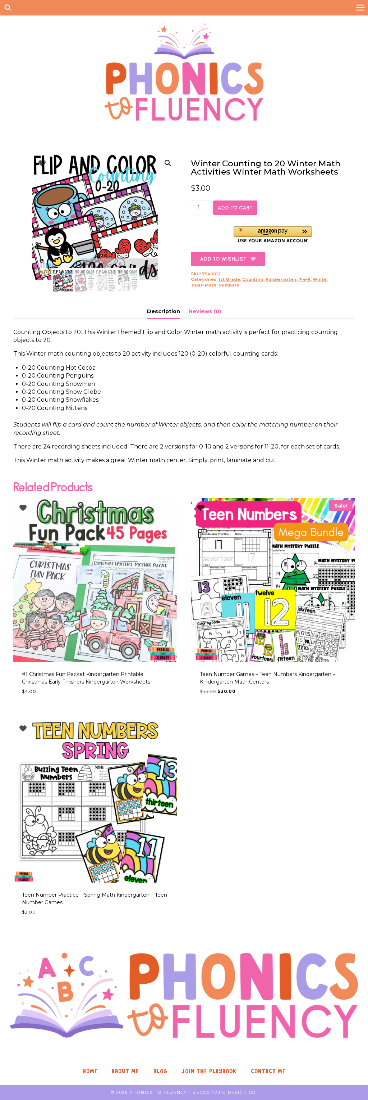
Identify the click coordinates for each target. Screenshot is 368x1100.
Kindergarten (281, 279)
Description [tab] (163, 311)
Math (210, 285)
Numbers (228, 285)
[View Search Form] (7, 7)
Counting (252, 279)
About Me (125, 1071)
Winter (320, 279)
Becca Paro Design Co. (225, 1092)
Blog (160, 1071)
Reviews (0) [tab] (205, 311)
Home (90, 1071)
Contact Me (268, 1071)
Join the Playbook (209, 1071)
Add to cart (235, 207)
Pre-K (304, 279)
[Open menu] (360, 7)
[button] (167, 163)
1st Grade (229, 279)
